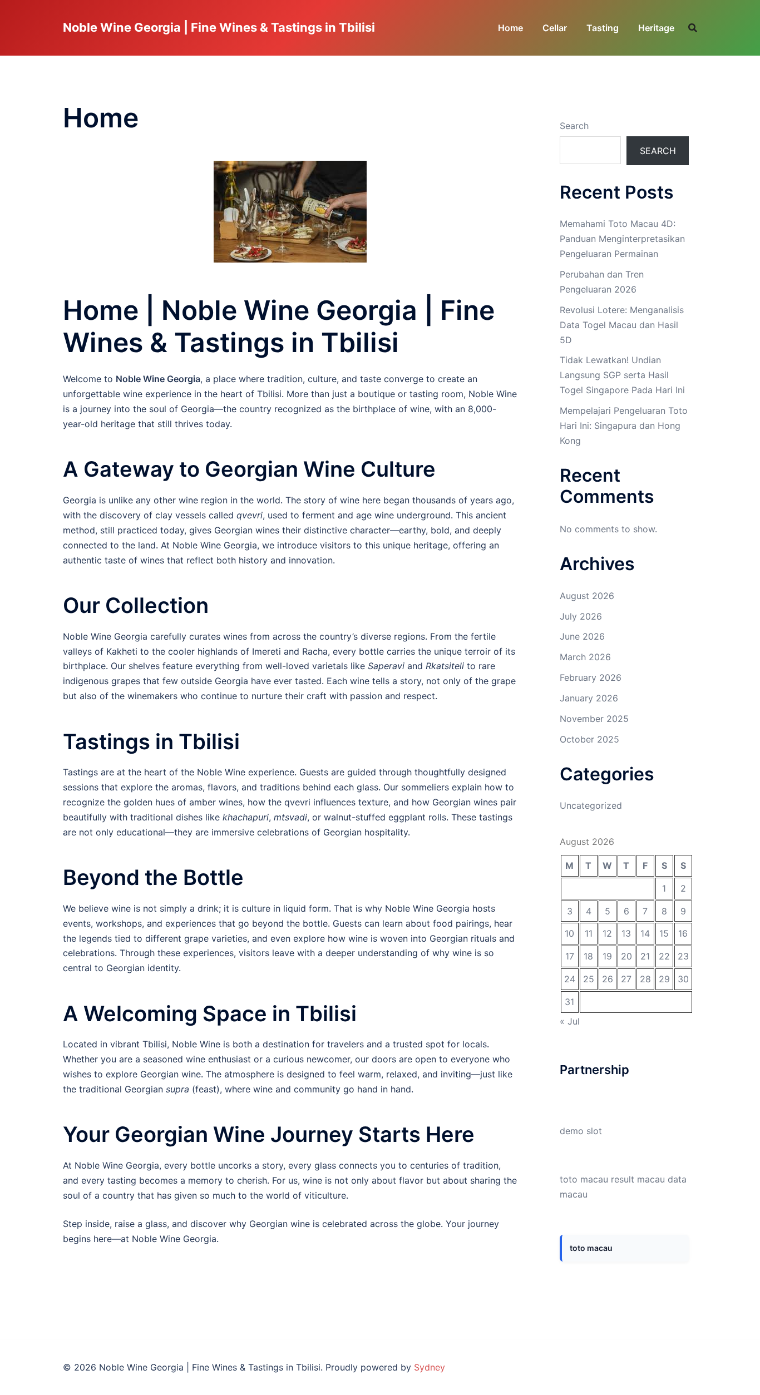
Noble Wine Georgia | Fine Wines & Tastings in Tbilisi (219, 27)
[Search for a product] (692, 27)
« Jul (570, 1021)
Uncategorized (591, 805)
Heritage (656, 27)
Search (574, 125)
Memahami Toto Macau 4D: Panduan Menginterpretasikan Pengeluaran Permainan (622, 238)
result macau (638, 1179)
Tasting (602, 27)
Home (510, 27)
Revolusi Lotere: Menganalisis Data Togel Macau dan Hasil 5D (622, 324)
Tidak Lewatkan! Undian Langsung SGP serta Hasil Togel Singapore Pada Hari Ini (622, 374)
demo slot (581, 1130)
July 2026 (581, 616)
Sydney (429, 1367)
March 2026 (585, 656)
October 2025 (589, 739)
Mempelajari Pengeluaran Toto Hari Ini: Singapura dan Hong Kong (624, 425)
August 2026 (587, 595)
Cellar (554, 27)
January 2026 (589, 698)
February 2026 (590, 677)
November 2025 (594, 718)
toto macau (584, 1179)
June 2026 (582, 636)
